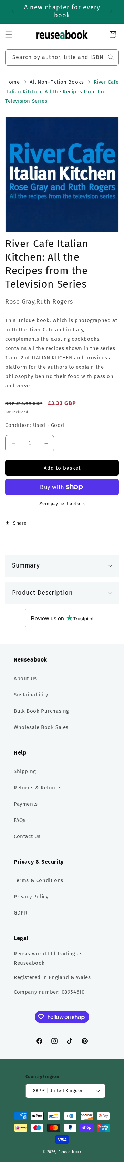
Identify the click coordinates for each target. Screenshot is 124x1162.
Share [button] (20, 523)
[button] (8, 34)
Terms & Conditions (38, 880)
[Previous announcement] (12, 11)
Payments (26, 804)
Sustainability (31, 695)
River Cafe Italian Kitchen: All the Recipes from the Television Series (62, 91)
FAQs (19, 820)
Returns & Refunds (37, 788)
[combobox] (62, 57)
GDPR (20, 913)
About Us (25, 678)
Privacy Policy (31, 896)
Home (12, 82)
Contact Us (27, 836)
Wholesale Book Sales (41, 727)
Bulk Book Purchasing (41, 711)
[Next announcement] (111, 11)
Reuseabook (70, 1152)
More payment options (62, 503)
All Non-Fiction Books (57, 82)
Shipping (25, 771)
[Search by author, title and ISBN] (110, 57)
